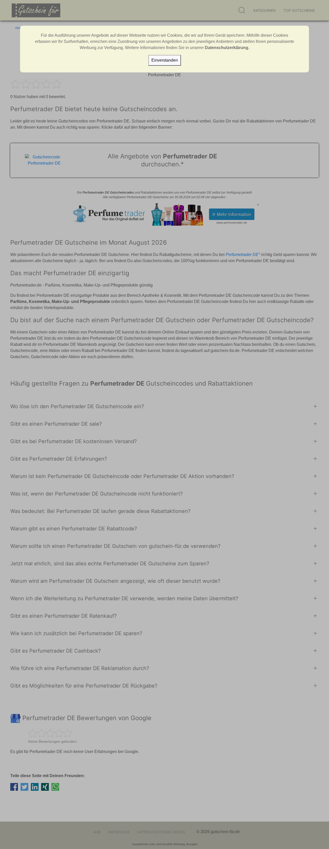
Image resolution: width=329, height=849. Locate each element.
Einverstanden (164, 60)
